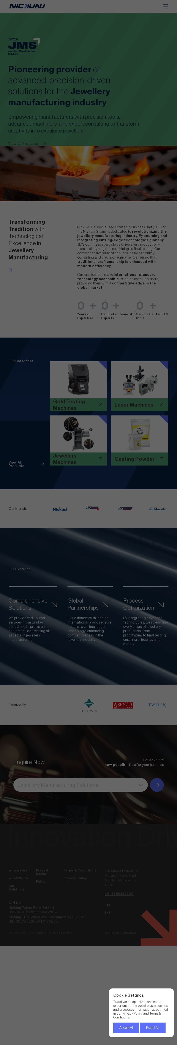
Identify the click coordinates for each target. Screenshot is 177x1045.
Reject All (152, 1027)
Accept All (126, 1027)
